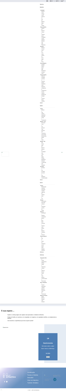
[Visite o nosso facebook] (53, 1)
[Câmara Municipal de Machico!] (46, 375)
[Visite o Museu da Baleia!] (55, 381)
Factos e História (32, 375)
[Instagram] (7, 382)
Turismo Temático (32, 383)
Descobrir (30, 377)
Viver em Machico (32, 380)
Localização (31, 372)
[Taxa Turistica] (62, 1)
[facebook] (4, 382)
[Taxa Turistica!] (48, 380)
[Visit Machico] (9, 377)
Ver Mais (48, 353)
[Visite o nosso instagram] (51, 1)
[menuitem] (41, 4)
